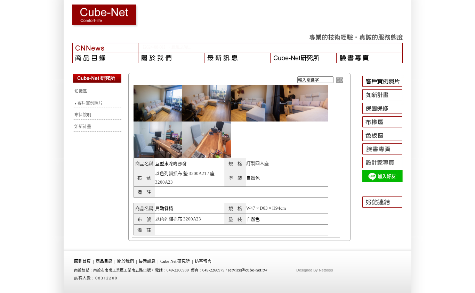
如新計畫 (82, 126)
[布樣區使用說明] (385, 127)
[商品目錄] (105, 58)
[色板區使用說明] (385, 141)
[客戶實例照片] (385, 86)
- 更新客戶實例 (182, 47)
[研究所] (304, 58)
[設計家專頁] (385, 168)
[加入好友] (385, 181)
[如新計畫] (385, 100)
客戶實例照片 (90, 103)
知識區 (80, 91)
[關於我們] (171, 58)
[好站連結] (385, 210)
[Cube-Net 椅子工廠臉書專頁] (385, 154)
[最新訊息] (237, 58)
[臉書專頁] (370, 58)
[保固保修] (385, 113)
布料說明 (82, 114)
